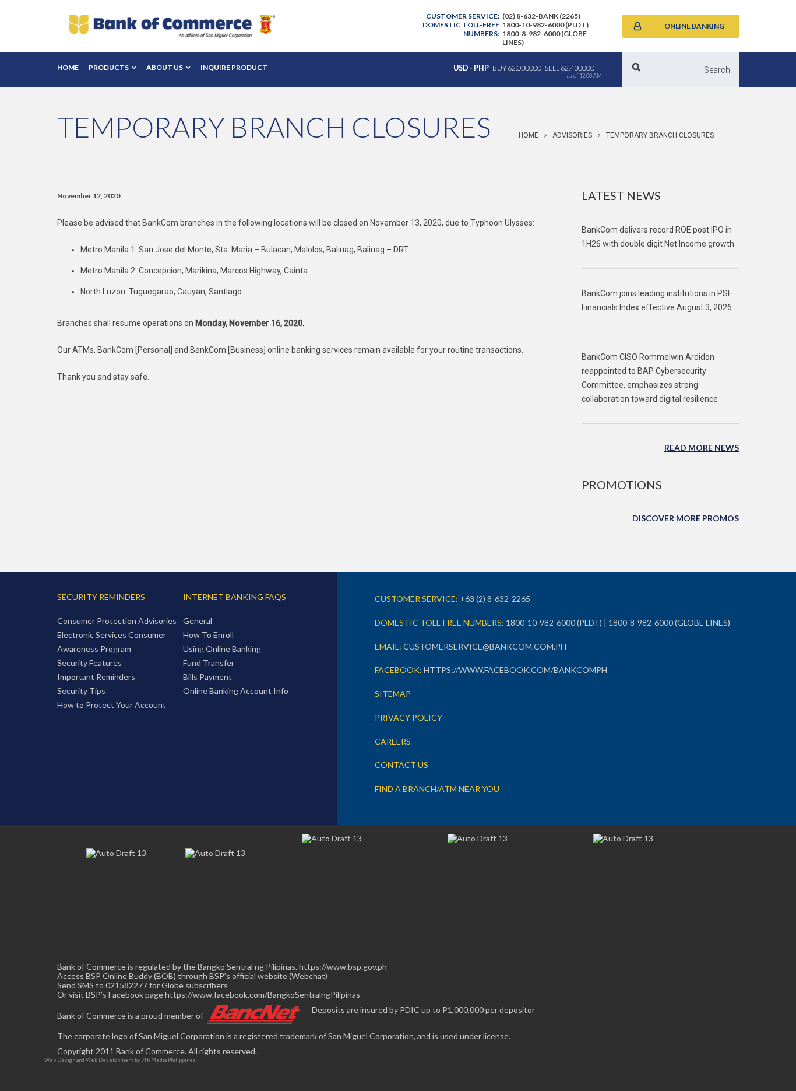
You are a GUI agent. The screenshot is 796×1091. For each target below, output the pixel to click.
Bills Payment (207, 677)
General (197, 621)
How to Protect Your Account (111, 705)
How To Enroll (208, 635)
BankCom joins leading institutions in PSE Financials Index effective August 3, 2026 (657, 300)
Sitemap (393, 694)
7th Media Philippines (169, 1060)
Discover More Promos (685, 518)
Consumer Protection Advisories (117, 621)
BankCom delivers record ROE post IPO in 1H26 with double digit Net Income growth (658, 236)
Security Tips (81, 691)
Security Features (89, 663)
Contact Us (401, 765)
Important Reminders (96, 677)
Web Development (109, 1060)
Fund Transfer (208, 663)
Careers (393, 741)
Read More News (701, 447)
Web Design (59, 1060)
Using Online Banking (222, 649)
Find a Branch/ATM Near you (437, 789)
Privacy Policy (408, 717)
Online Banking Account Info (235, 691)
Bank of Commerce (172, 26)
